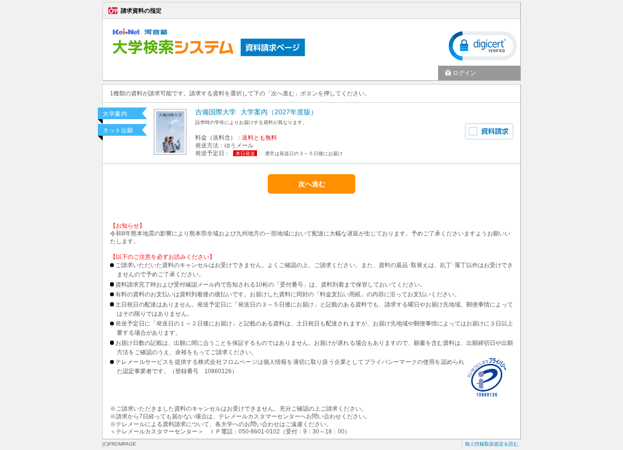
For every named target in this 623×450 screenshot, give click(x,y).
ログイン (464, 73)
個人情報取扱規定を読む (491, 444)
